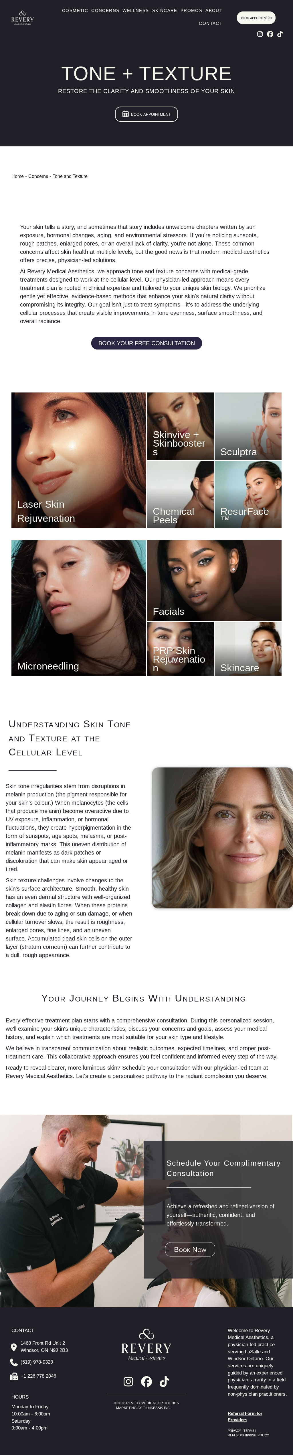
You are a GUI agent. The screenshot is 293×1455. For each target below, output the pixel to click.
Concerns (105, 10)
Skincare (164, 10)
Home (17, 176)
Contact (210, 23)
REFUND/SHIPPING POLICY (248, 1435)
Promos (191, 10)
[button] (260, 34)
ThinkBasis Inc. (157, 1408)
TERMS (248, 1430)
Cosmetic (75, 10)
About (213, 10)
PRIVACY (235, 1430)
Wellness (135, 10)
